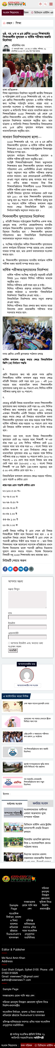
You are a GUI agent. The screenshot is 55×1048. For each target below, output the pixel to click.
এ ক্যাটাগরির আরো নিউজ (15, 696)
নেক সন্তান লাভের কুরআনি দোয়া (36, 703)
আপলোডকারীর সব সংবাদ (27, 685)
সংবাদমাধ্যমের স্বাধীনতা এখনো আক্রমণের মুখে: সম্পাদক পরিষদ (35, 813)
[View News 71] (19, 879)
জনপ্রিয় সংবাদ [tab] (40, 803)
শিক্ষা (18, 23)
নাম (10, 613)
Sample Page (13, 907)
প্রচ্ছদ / (10, 23)
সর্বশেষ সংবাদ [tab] (14, 804)
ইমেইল (11, 623)
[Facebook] (5, 569)
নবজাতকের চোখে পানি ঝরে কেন (29, 905)
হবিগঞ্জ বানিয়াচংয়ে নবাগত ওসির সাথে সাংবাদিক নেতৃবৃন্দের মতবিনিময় (29, 929)
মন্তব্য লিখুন (14, 589)
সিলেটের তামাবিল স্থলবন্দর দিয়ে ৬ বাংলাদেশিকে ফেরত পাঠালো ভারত (37, 843)
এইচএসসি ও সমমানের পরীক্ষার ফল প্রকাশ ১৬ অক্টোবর (36, 735)
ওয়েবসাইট (13, 633)
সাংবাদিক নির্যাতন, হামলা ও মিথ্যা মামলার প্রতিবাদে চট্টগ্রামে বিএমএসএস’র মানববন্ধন (13, 925)
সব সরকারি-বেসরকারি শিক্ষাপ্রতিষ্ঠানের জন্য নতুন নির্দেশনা (34, 782)
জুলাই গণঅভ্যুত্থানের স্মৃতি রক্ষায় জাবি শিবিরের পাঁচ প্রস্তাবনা (36, 765)
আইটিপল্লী (39, 1037)
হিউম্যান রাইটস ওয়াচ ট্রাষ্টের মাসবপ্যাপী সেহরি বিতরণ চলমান (37, 828)
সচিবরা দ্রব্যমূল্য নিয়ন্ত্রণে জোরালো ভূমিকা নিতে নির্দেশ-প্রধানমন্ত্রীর (45, 898)
